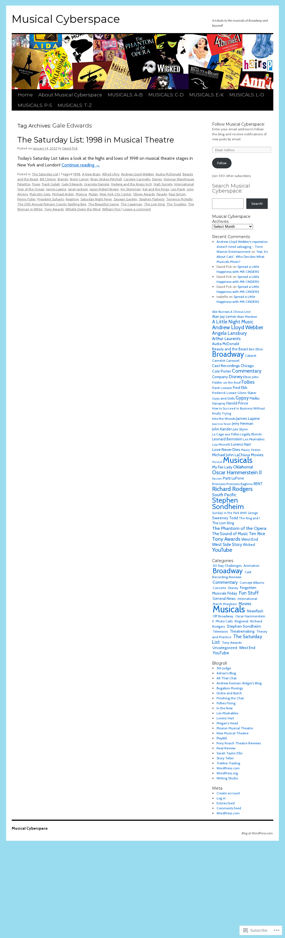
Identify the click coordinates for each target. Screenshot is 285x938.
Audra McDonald (168, 174)
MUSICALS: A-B (125, 95)
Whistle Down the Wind (82, 209)
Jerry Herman (242, 423)
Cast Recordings (226, 365)
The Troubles (176, 204)
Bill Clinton (48, 179)
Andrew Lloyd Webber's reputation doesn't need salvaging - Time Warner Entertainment (242, 247)
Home (25, 95)
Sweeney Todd (225, 518)
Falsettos (23, 184)
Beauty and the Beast (230, 349)
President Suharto (50, 199)
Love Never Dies (226, 449)
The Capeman (131, 204)
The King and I (249, 518)
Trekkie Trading (228, 763)
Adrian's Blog (226, 673)
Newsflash (255, 611)
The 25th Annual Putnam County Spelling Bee (51, 204)
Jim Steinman (131, 189)
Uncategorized (225, 647)
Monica (81, 194)
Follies (248, 382)
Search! (257, 203)
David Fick (70, 148)
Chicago (247, 365)
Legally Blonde (251, 434)
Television (220, 631)
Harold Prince (237, 403)
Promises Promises (226, 484)
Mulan (93, 194)
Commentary (246, 371)
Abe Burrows (221, 312)
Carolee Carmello (137, 179)
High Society (163, 184)
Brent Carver (79, 179)
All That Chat (227, 678)
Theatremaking (242, 631)
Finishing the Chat (230, 698)
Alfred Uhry (110, 174)
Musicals (237, 460)
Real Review (226, 748)
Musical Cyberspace (66, 19)
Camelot (218, 360)
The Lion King (154, 204)
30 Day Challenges (227, 565)
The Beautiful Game (103, 204)
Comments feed (229, 808)
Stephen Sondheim (228, 503)
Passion (217, 478)
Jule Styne (240, 429)
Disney (157, 179)
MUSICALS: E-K (206, 95)
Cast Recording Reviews (231, 574)
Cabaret (250, 355)
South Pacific (224, 494)
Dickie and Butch (229, 693)
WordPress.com (228, 768)
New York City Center (115, 194)
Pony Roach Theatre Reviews (239, 743)
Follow (222, 163)
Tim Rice (257, 533)
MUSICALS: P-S (35, 105)
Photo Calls (224, 621)
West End (249, 539)
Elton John (251, 377)
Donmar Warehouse (179, 179)
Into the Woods (223, 418)
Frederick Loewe (224, 393)
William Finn (111, 209)
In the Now (225, 708)
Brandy (63, 179)
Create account (228, 793)
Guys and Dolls (223, 398)
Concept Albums (252, 582)
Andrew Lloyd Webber (137, 174)
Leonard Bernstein (227, 439)
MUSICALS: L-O (246, 95)
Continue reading (81, 165)
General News (224, 598)
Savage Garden (125, 199)
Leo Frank (178, 189)
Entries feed (226, 803)
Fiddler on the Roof (226, 383)
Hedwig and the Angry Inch (131, 184)
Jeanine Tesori (221, 424)
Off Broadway (223, 616)
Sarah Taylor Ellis (229, 753)
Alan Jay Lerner (224, 317)
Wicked (249, 545)
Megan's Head (227, 723)
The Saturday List (45, 174)
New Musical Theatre (233, 733)
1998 (76, 174)
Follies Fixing (226, 703)
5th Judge (224, 668)
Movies (257, 454)
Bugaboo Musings (230, 688)
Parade (161, 194)
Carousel (232, 360)
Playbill (222, 738)
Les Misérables (253, 439)
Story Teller (225, 758)
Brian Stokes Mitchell (106, 179)
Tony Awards (54, 209)
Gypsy (242, 398)
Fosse (36, 184)
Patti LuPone (233, 478)
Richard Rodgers (232, 488)
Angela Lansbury (229, 333)
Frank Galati (51, 184)
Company (220, 377)
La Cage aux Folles (225, 434)
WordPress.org (227, 773)
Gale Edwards (72, 184)
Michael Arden (63, 194)
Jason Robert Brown (104, 189)
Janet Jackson (78, 189)
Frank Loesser (222, 388)
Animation (251, 565)
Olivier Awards (144, 194)
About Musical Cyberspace (70, 95)
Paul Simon (177, 194)
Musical (217, 462)
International (247, 599)
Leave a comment (137, 209)
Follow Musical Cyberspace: (238, 124)
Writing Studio (227, 778)
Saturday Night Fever (96, 199)
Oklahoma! (243, 467)
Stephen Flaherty (151, 199)
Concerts (219, 588)
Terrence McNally (179, 199)
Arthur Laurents (226, 338)
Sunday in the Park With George (235, 513)
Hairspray (218, 403)
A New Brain (91, 174)
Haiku (254, 398)
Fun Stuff (249, 593)
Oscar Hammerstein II (237, 472)
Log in (221, 798)
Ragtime (72, 199)
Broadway (228, 354)
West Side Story (227, 544)
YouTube (222, 549)
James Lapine (56, 189)
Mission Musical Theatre (235, 728)
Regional (241, 621)
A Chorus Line (240, 312)
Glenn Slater (246, 393)
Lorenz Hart (241, 444)
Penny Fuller (26, 199)
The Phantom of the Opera (239, 528)
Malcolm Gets (40, 194)
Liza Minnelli (221, 444)
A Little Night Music (232, 322)
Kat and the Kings (155, 189)
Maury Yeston (251, 450)
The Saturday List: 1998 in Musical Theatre (95, 139)
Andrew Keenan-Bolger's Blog (239, 683)
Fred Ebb (240, 387)
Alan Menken (247, 317)
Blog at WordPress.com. (257, 833)
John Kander (222, 429)
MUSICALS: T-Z (75, 105)
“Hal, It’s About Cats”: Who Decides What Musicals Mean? (242, 257)
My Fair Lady (222, 467)
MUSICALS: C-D (166, 95)
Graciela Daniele (96, 184)
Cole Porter (221, 371)
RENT (258, 484)
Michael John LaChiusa (231, 455)
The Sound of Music (230, 533)
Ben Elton (256, 349)
